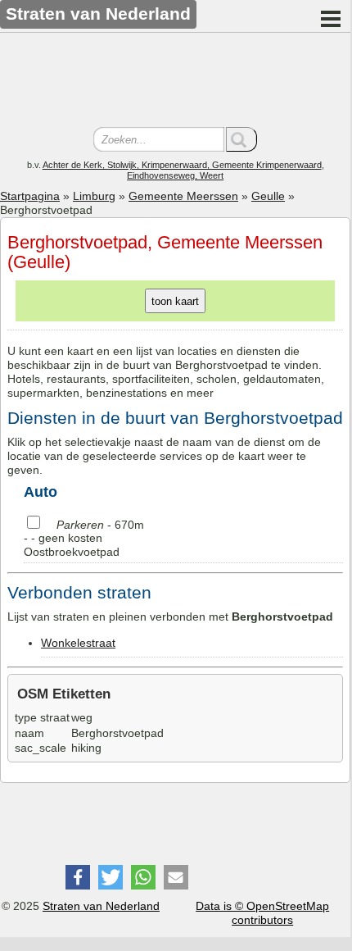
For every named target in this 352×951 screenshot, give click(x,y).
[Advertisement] (175, 82)
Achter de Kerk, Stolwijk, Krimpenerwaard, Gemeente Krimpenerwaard (182, 165)
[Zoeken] (241, 139)
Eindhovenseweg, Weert (175, 175)
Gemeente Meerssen (183, 195)
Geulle (268, 195)
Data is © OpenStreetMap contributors (262, 912)
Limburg (94, 195)
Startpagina (30, 195)
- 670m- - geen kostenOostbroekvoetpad (84, 538)
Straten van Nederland (101, 905)
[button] (77, 877)
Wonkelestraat (78, 642)
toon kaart (175, 301)
